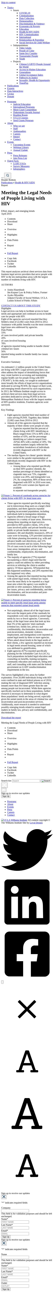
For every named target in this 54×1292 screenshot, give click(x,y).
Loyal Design (36, 822)
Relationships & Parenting (31, 40)
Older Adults (25, 48)
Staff (15, 128)
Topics (10, 7)
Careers (16, 134)
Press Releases (20, 155)
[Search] (7, 176)
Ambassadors (19, 131)
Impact (16, 136)
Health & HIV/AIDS (29, 32)
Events (10, 142)
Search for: (6, 780)
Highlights (12, 234)
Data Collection (26, 18)
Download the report (11, 717)
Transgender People (28, 56)
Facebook (11, 261)
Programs (11, 101)
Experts (10, 88)
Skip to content (8, 2)
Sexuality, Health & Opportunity (34, 80)
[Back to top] (2, 982)
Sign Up (5, 796)
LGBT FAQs (19, 163)
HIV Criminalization (29, 34)
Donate (10, 96)
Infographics (19, 169)
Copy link (12, 258)
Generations (25, 72)
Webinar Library (21, 147)
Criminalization (26, 15)
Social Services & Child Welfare (34, 42)
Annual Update (20, 150)
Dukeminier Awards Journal (26, 112)
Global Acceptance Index (31, 75)
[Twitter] (27, 875)
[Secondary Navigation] (2, 177)
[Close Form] (4, 1197)
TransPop (23, 83)
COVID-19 (24, 13)
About (10, 123)
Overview (12, 229)
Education (24, 29)
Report (10, 245)
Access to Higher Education (32, 69)
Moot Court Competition (25, 109)
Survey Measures (21, 166)
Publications (13, 85)
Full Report (12, 253)
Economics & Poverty (29, 26)
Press (9, 153)
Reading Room (20, 115)
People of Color (26, 50)
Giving (10, 94)
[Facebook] (27, 979)
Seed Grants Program (23, 120)
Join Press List (20, 158)
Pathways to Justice (28, 77)
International (25, 37)
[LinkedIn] (27, 927)
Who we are (19, 126)
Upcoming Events (21, 144)
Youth (22, 58)
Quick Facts (13, 161)
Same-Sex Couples (28, 53)
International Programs (24, 107)
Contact (17, 139)
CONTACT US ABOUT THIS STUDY (20, 305)
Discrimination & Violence (32, 23)
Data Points (12, 240)
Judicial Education (22, 104)
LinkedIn (11, 266)
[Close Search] (4, 785)
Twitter (10, 263)
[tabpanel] (27, 336)
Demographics (26, 21)
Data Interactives (15, 91)
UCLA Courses (20, 117)
